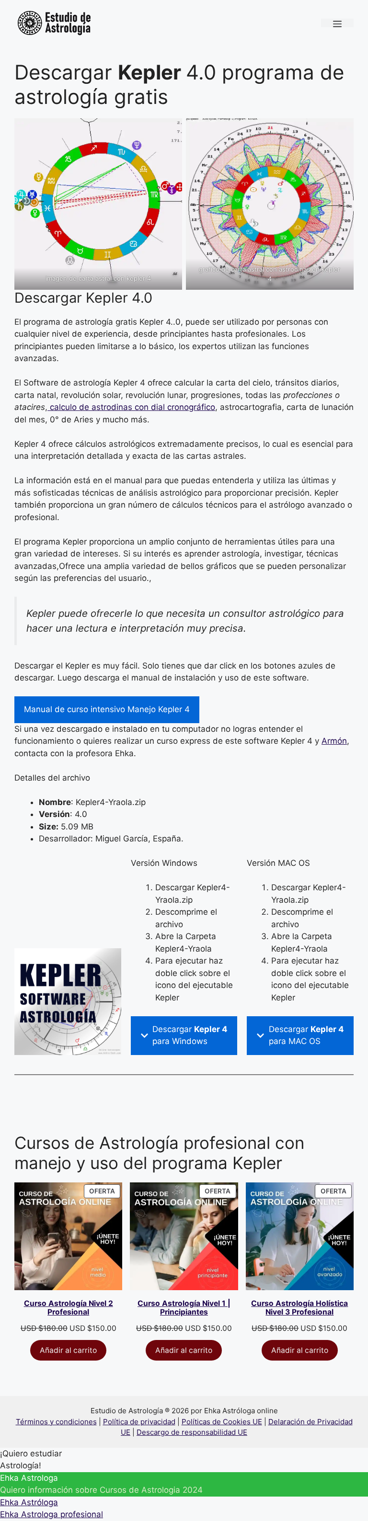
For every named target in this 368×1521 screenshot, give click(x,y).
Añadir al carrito (68, 1350)
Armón (334, 741)
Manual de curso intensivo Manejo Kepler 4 (107, 709)
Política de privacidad (139, 1421)
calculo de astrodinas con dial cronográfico (131, 407)
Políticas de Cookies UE (222, 1421)
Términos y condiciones (56, 1421)
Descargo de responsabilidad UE (192, 1432)
